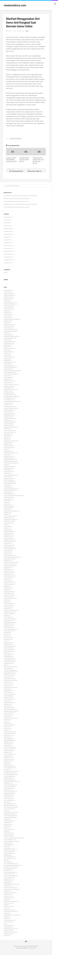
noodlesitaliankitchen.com (10, 338)
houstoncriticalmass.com (10, 555)
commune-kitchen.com (9, 584)
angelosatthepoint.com (9, 707)
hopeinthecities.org (8, 533)
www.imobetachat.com (9, 754)
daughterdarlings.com (9, 298)
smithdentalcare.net (8, 930)
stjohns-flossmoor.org (9, 675)
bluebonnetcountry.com (9, 348)
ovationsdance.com (8, 499)
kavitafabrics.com (8, 682)
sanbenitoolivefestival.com (10, 540)
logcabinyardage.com (9, 750)
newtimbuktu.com (8, 314)
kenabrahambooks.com (9, 582)
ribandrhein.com (8, 500)
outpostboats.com (8, 529)
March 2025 (8, 242)
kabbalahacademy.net (9, 468)
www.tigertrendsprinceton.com (11, 771)
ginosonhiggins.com (9, 654)
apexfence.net (7, 935)
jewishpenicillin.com (8, 492)
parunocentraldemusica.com (11, 863)
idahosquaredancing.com (10, 432)
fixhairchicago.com (8, 714)
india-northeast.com (8, 411)
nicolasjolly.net (7, 589)
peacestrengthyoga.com (9, 779)
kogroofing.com (8, 358)
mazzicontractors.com (9, 848)
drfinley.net (6, 904)
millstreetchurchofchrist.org (10, 887)
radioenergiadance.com (9, 362)
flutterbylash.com (8, 894)
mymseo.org (7, 916)
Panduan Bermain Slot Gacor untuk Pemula (24, 159)
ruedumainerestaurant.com (10, 598)
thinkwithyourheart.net (9, 425)
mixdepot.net (7, 831)
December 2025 (9, 234)
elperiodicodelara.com (9, 293)
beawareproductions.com (10, 612)
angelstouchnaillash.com (10, 466)
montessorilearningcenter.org (11, 875)
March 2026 (8, 225)
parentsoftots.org (8, 745)
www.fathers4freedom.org (10, 773)
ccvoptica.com (7, 819)
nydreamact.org (7, 339)
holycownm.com (8, 685)
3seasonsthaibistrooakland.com (11, 511)
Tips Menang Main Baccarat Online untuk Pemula (16, 201)
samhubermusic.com (9, 933)
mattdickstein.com (8, 755)
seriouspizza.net (8, 723)
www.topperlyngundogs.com (11, 774)
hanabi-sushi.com (8, 824)
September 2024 (9, 260)
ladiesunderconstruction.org (10, 389)
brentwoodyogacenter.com (10, 814)
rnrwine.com (7, 908)
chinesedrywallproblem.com (10, 672)
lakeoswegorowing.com (9, 909)
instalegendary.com (8, 334)
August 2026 (8, 217)
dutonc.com (7, 641)
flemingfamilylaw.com (9, 906)
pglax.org (6, 665)
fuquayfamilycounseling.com (11, 911)
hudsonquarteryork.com (9, 858)
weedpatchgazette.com (9, 447)
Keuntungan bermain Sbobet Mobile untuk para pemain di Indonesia (21, 204)
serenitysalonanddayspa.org (10, 303)
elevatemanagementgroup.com (11, 901)
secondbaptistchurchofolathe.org (12, 915)
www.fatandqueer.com (9, 788)
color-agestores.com (9, 523)
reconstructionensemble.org (10, 680)
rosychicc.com (7, 528)
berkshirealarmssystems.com (11, 440)
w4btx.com (6, 464)
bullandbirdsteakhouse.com (10, 805)
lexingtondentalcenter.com (10, 483)
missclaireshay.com (9, 290)
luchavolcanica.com (9, 684)
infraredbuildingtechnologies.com (12, 396)
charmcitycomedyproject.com (11, 610)
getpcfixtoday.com (8, 345)
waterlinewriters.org (8, 742)
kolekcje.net (6, 502)
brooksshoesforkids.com (10, 731)
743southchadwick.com (9, 410)
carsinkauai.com (8, 886)
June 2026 (7, 222)
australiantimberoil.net (9, 393)
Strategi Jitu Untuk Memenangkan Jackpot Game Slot (11, 159)
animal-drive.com (8, 728)
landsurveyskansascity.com (10, 791)
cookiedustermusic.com (10, 678)
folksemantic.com (8, 435)
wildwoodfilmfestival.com (10, 372)
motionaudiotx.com (8, 921)
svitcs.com (6, 721)
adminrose (21, 31)
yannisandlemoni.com (9, 446)
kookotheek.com (8, 363)
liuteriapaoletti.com (8, 668)
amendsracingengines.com (10, 784)
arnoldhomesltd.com (9, 416)
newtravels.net (7, 322)
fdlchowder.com (8, 802)
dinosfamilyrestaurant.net (10, 394)
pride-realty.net (7, 891)
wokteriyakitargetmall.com (10, 482)
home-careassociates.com (10, 516)
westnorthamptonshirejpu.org (11, 374)
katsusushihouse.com (9, 595)
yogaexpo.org (7, 514)
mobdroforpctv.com (9, 536)
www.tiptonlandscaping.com (11, 815)
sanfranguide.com (8, 550)
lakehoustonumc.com (9, 759)
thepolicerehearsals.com (10, 559)
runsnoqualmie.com (9, 797)
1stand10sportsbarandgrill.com (11, 463)
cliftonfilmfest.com (8, 420)
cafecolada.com (8, 543)
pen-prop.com (7, 769)
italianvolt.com (7, 439)
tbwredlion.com (7, 870)
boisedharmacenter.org (9, 521)
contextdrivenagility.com (9, 613)
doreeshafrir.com (8, 608)
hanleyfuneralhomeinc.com (10, 459)
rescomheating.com (9, 925)
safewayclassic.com (9, 327)
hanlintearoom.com (8, 896)
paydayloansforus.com (9, 324)
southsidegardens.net (9, 844)
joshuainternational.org (9, 766)
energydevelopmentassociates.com (12, 401)
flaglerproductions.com (9, 572)
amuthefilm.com (8, 586)
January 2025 (8, 248)
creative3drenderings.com (10, 747)
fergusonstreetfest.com (9, 877)
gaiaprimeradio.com (9, 637)
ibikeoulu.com (7, 615)
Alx (35, 948)
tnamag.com (7, 730)
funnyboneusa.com (8, 677)
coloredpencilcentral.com (10, 418)
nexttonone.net (7, 762)
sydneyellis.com (7, 485)
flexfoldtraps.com (8, 783)
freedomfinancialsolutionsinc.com (12, 781)
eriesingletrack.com (8, 451)
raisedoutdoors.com (9, 423)
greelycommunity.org (9, 596)
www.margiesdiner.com (9, 800)
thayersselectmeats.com (10, 733)
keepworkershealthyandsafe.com (12, 336)
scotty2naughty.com (9, 606)
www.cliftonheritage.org (9, 808)
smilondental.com (8, 470)
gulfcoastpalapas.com (9, 738)
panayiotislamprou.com (9, 365)
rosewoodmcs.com (15, 5)
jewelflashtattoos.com (9, 343)
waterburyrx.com (8, 704)
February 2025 (8, 245)
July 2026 (7, 220)
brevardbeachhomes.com (10, 406)
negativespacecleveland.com (11, 666)
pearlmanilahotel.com (9, 351)
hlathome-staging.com (9, 480)
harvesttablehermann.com (10, 398)
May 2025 (7, 237)
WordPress (25, 948)
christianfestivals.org (9, 648)
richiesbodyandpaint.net (9, 295)
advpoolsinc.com (8, 706)
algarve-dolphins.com (9, 651)
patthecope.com (8, 719)
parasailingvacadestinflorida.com (12, 889)
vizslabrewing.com (8, 442)
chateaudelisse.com (8, 369)
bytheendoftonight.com (9, 531)
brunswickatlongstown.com (10, 629)
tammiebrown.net (8, 639)
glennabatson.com (8, 569)
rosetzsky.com (7, 600)
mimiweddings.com (8, 927)
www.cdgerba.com (8, 862)
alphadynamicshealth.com (10, 892)
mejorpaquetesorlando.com (10, 461)
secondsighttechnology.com (11, 475)
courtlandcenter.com (9, 695)
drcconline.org (7, 701)
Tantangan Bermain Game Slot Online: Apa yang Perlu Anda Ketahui (21, 195)
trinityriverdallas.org (8, 507)
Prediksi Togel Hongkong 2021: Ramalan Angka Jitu (17, 198)
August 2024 (8, 262)
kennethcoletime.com (9, 625)
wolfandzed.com (8, 826)
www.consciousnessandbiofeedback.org (14, 838)
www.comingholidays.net (10, 548)
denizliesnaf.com (8, 716)
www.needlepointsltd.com (10, 803)
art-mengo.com (7, 636)
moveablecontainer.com (9, 380)
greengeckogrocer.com (9, 478)
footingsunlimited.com (9, 795)
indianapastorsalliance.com (10, 709)
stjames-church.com (9, 605)
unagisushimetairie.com (9, 341)
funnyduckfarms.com (9, 897)
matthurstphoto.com (9, 880)
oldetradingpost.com (9, 387)
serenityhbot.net (7, 764)
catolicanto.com (8, 504)
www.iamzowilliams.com (10, 839)
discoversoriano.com (9, 545)
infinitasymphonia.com (9, 591)
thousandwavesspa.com (10, 694)
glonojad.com (7, 601)
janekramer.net (7, 632)
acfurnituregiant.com (9, 307)
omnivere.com (7, 310)
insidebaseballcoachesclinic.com (12, 884)
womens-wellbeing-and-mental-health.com (14, 495)
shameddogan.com (8, 743)
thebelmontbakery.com (9, 326)
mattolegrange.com (8, 644)
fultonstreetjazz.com (9, 377)
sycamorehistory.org (9, 834)
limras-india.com (8, 291)
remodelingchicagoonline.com (11, 812)
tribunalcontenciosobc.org (10, 564)
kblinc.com (6, 449)
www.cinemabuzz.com (9, 829)
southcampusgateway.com (10, 367)
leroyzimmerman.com (9, 903)
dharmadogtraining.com (9, 920)
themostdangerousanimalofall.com (12, 557)
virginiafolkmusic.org (9, 497)
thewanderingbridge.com (10, 622)
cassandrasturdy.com (9, 538)
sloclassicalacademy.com (10, 565)
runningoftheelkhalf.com (9, 776)
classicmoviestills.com (9, 541)
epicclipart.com (7, 350)
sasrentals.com (7, 473)
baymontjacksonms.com (10, 661)
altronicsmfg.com (8, 315)
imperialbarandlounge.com (10, 422)
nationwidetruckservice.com (10, 687)
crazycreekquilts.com (9, 577)
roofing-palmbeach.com (9, 413)
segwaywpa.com (8, 737)
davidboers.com (8, 752)
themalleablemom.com (9, 624)
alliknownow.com (8, 560)
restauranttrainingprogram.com (11, 488)
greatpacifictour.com (9, 690)
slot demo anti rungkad (15, 138)
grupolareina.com (8, 382)
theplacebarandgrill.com (9, 702)
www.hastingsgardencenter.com (11, 841)
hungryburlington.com (9, 627)
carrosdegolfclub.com (9, 399)
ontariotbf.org (7, 333)
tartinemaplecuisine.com (10, 630)
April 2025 (7, 239)
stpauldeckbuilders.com (9, 793)
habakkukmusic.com (9, 761)
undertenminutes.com (9, 309)
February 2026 (8, 228)
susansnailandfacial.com (10, 767)
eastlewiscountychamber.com (11, 562)
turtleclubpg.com (8, 689)
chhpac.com (7, 918)
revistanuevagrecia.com (9, 603)
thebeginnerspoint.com (9, 547)
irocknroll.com (7, 428)
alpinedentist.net (7, 360)
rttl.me (5, 923)
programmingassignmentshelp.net (12, 319)
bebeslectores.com (8, 391)
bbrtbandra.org (7, 346)
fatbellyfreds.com (8, 855)
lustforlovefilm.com (8, 588)
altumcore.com (7, 726)
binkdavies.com (7, 579)
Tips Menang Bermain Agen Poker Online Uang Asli (17, 207)
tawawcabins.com (8, 434)
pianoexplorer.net (8, 843)
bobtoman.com (7, 355)
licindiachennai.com (8, 297)
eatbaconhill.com (8, 317)
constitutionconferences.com (11, 718)
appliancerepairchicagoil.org (10, 331)
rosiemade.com (7, 454)
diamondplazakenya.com (10, 868)
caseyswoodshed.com (9, 713)
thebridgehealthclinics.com (10, 740)
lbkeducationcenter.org (9, 505)
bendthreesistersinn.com (10, 673)
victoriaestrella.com (8, 692)
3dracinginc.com (8, 553)
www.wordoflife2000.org (10, 430)
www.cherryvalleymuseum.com (11, 384)
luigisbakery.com (8, 822)
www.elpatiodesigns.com (10, 856)
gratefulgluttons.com (9, 535)
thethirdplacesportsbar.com (10, 850)
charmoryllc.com (8, 552)
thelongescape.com (8, 642)
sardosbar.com (7, 437)
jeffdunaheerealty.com (9, 778)
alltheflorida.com (8, 882)
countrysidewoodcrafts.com (11, 329)
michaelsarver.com (8, 476)
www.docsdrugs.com (9, 798)
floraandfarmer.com (9, 403)
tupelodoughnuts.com (9, 456)
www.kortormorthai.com (10, 786)
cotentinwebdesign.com (9, 386)
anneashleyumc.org (8, 790)
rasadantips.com (8, 312)
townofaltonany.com (9, 663)
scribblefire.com (7, 512)
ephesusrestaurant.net (9, 851)
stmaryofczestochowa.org (10, 618)
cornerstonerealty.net (9, 836)
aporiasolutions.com (9, 735)
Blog (27, 31)
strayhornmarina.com (9, 571)
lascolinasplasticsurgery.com (11, 807)
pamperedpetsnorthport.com (11, 452)
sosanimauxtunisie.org (9, 357)
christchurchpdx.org (9, 581)
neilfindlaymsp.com (8, 697)
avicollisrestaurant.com (9, 699)
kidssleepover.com (8, 321)
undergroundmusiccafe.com (11, 932)
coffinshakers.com (8, 617)
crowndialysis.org (8, 487)
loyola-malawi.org (8, 526)
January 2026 (8, 231)
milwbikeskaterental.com (10, 660)
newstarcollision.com (9, 471)
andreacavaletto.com (9, 517)
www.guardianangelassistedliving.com (13, 865)
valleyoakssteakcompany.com (11, 711)
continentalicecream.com (10, 576)
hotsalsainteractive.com (9, 302)
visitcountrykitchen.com (9, 649)
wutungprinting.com (8, 656)
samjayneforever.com (9, 879)
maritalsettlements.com (9, 658)
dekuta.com (6, 827)
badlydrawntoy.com (8, 757)
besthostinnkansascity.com (10, 928)
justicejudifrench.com (9, 620)
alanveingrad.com (8, 653)
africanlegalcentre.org (9, 593)
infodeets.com (7, 300)
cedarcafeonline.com (9, 305)
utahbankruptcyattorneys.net (10, 427)
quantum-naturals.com (9, 874)
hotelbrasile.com (8, 375)
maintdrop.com (7, 353)
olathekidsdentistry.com (9, 458)
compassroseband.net (9, 725)
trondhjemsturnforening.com (11, 867)
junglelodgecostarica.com (10, 646)
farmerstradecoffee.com (10, 749)
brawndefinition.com (9, 574)
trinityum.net (7, 846)
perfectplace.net (7, 509)
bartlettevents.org (8, 379)
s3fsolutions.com (8, 404)
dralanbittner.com (8, 444)
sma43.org (6, 810)
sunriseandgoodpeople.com (10, 670)
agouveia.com (7, 913)
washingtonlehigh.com (9, 820)
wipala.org (6, 524)
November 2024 (9, 254)
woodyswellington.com (9, 853)
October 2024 (8, 257)
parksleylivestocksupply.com (11, 519)
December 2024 (9, 251)
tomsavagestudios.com (9, 493)
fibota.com (6, 860)
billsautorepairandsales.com (10, 872)
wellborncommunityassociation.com (13, 370)
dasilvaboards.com (8, 567)
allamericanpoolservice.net (10, 490)
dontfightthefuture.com (9, 415)
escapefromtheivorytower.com (11, 408)
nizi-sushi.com (7, 634)
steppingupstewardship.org (10, 817)
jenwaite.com (7, 899)
